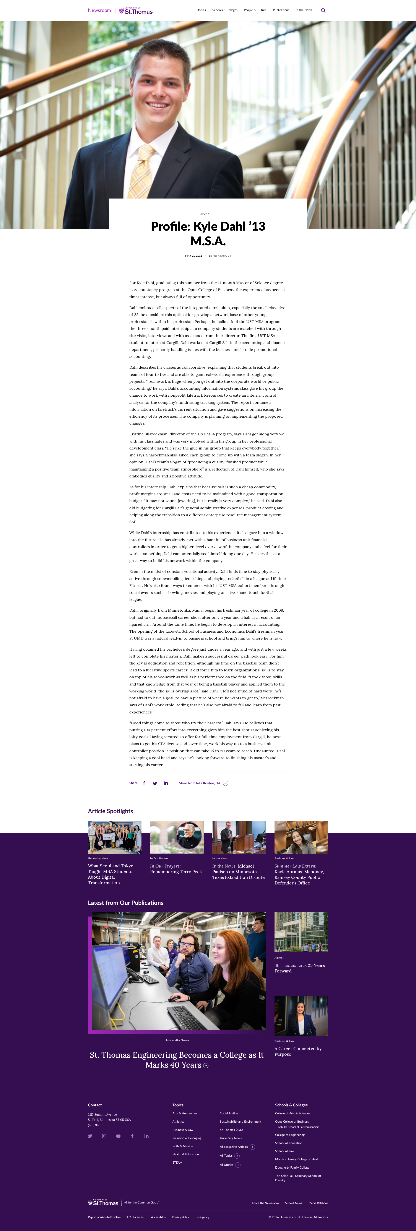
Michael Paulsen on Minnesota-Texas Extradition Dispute (238, 871)
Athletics (178, 1121)
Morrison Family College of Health (297, 1159)
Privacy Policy (180, 1217)
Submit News (293, 1203)
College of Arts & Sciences (292, 1113)
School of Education (288, 1143)
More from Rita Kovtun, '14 (199, 783)
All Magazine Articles (234, 1146)
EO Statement (136, 1217)
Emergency (202, 1217)
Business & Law (182, 1130)
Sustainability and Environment (240, 1121)
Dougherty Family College (292, 1167)
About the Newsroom (265, 1203)
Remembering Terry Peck (176, 868)
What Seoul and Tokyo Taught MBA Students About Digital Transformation (110, 874)
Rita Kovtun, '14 (222, 255)
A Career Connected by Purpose (298, 1051)
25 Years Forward (300, 968)
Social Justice (229, 1113)
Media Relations (318, 1203)
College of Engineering (290, 1135)
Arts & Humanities (184, 1113)
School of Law (284, 1151)
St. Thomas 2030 (231, 1130)
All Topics (226, 1155)
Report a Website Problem (104, 1217)
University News (231, 1138)
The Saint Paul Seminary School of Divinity (298, 1178)
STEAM (177, 1162)
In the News (304, 10)
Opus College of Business (297, 1124)
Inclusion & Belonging (186, 1138)
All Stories (226, 1164)
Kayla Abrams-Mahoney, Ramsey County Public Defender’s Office (299, 874)
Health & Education (185, 1154)
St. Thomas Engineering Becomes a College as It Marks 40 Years (177, 1060)
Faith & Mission (182, 1146)
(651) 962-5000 (98, 1125)
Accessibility (158, 1217)
